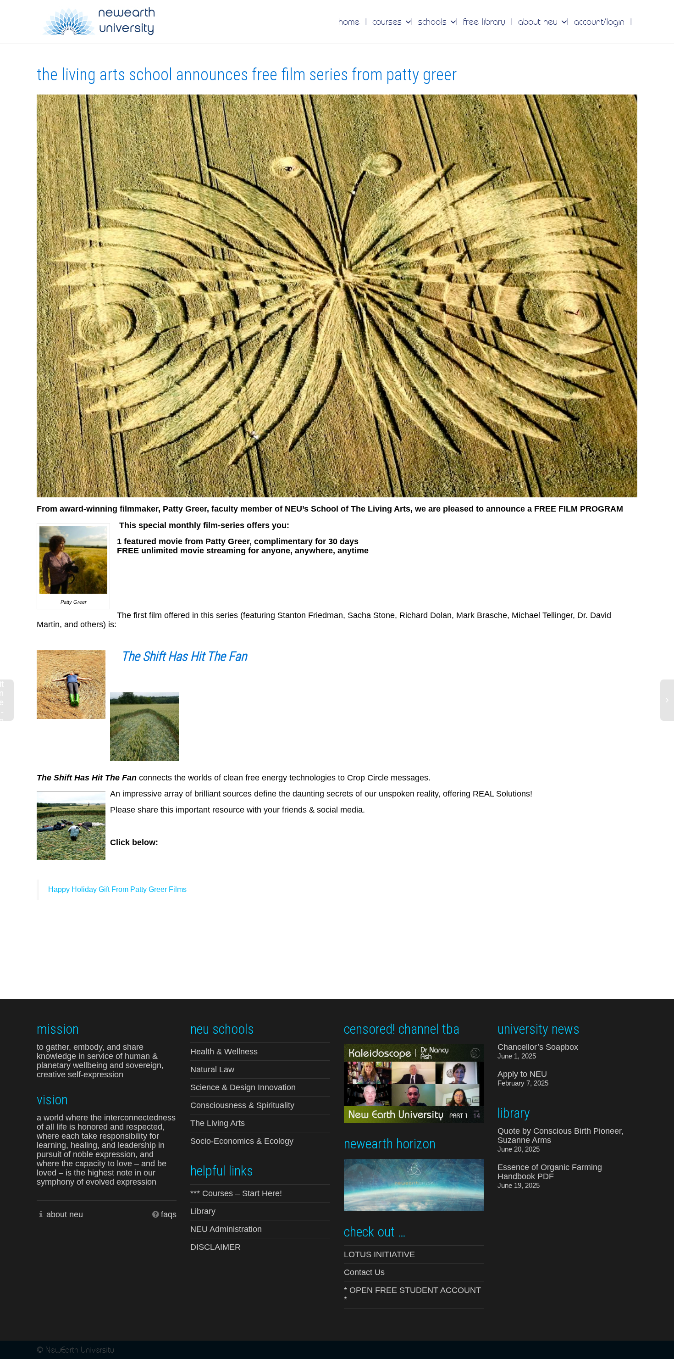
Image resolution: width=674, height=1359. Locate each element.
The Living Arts (217, 1123)
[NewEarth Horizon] (414, 1184)
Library (202, 1211)
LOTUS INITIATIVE (379, 1254)
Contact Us (364, 1272)
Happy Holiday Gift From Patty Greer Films (117, 889)
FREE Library (484, 21)
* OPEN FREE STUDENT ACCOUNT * (412, 1295)
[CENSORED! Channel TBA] (414, 1082)
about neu (64, 1214)
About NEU (539, 21)
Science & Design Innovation (243, 1087)
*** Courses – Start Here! (236, 1193)
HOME (348, 21)
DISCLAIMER (215, 1247)
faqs (169, 1214)
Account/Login (599, 21)
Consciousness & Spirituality (242, 1105)
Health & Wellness (224, 1051)
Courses (388, 21)
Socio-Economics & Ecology (241, 1141)
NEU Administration (226, 1229)
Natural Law (212, 1069)
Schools (433, 21)
